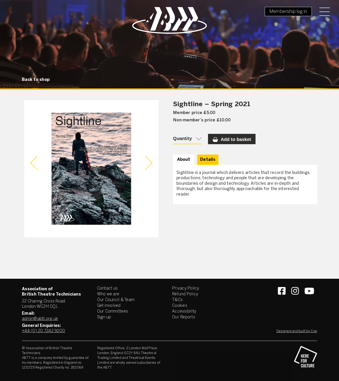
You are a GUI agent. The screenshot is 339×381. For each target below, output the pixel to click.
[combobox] (187, 139)
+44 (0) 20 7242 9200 (43, 331)
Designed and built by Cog (297, 331)
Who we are (108, 294)
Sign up (104, 317)
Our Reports (183, 317)
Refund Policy (185, 294)
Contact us (107, 288)
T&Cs (177, 300)
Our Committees (112, 312)
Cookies (179, 306)
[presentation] (37, 163)
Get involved (109, 306)
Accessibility (184, 312)
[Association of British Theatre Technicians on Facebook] (281, 299)
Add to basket (236, 139)
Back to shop (36, 80)
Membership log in (288, 11)
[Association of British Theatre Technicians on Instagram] (295, 299)
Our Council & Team (116, 300)
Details (207, 160)
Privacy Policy (185, 288)
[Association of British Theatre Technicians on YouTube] (309, 299)
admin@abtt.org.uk (40, 319)
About (183, 160)
